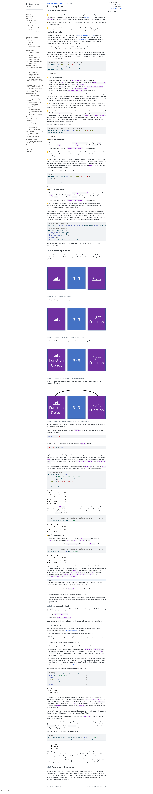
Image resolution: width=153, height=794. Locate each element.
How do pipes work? (116, 6)
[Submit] (27, 10)
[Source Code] (27, 6)
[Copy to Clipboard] (105, 61)
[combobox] (34, 10)
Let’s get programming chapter (86, 35)
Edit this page (113, 11)
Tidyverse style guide (70, 630)
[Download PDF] (29, 6)
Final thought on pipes (116, 8)
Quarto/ (149, 790)
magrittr (86, 17)
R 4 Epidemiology (32, 4)
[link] (31, 6)
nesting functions (84, 39)
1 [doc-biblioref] (64, 654)
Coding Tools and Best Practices (55, 3)
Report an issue (113, 13)
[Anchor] (68, 10)
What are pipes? (115, 4)
